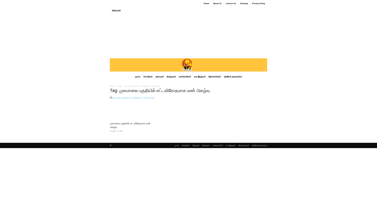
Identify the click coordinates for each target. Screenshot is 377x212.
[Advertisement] (188, 36)
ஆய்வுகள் (195, 145)
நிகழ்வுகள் (206, 145)
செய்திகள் (186, 145)
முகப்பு (177, 145)
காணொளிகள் (218, 145)
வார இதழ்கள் (231, 145)
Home (112, 86)
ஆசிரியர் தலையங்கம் (259, 145)
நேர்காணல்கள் (243, 145)
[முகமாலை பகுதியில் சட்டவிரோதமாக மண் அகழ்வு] (134, 108)
